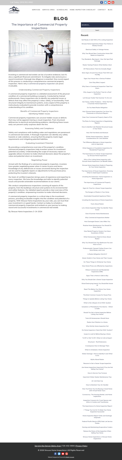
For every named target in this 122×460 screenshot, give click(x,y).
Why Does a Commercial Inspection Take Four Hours (97, 87)
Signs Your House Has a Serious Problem (97, 78)
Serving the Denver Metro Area (48, 446)
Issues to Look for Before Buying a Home (97, 334)
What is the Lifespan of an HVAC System (97, 303)
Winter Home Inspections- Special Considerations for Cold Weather (97, 137)
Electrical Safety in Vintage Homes (97, 49)
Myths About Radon (97, 359)
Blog (110, 10)
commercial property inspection (42, 83)
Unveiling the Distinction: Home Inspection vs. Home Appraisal (97, 177)
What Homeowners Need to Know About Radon (97, 238)
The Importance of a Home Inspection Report (97, 406)
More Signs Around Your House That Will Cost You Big (97, 73)
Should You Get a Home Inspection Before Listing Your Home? (97, 313)
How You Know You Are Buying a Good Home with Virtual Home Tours (97, 389)
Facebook (101, 2)
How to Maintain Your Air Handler (97, 385)
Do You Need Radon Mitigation (97, 107)
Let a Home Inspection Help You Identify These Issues (97, 209)
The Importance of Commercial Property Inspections (39, 26)
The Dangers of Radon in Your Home (97, 192)
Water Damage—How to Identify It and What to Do (97, 354)
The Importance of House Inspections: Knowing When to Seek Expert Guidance (97, 172)
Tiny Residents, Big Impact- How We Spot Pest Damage (97, 60)
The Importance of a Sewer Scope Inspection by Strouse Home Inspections (97, 154)
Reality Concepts (70, 457)
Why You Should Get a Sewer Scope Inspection (97, 279)
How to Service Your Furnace (97, 373)
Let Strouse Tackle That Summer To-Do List (97, 98)
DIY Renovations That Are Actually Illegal (97, 69)
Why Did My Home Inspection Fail (97, 326)
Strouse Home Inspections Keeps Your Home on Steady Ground (97, 44)
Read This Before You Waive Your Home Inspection (97, 290)
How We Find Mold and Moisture (97, 132)
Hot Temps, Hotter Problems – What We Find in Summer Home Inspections (97, 102)
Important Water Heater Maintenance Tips (97, 377)
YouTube (109, 2)
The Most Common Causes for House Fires (97, 295)
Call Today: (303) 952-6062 (21, 2)
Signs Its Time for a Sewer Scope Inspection (97, 188)
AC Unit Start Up (97, 381)
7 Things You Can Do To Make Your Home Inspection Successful (97, 411)
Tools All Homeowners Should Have (97, 318)
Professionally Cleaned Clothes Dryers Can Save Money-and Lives (97, 249)
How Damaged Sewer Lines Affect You (97, 221)
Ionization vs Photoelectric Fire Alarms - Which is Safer (97, 307)
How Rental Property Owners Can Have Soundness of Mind (97, 232)
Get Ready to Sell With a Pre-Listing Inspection (97, 40)
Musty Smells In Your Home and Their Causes (97, 258)
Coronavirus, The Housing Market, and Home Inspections (97, 395)
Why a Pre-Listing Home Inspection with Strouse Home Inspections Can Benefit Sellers (97, 160)
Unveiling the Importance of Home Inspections (97, 200)
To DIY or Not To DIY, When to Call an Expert (97, 338)
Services (36, 10)
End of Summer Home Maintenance (97, 213)
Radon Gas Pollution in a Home (97, 322)
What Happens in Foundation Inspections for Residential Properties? (97, 149)
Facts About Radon (97, 204)
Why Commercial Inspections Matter (97, 217)
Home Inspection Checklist (83, 10)
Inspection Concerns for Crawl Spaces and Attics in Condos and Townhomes (97, 401)
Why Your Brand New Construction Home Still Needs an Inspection (97, 54)
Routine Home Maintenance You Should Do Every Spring (97, 226)
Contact (102, 10)
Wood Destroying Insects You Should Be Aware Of (97, 284)
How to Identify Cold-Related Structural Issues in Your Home (97, 128)
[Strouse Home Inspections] (14, 9)
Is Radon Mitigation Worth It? (97, 254)
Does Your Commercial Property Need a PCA (97, 117)
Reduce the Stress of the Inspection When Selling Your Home (97, 432)
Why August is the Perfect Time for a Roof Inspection (97, 93)
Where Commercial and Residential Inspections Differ (97, 271)
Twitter (105, 2)
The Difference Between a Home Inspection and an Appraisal (97, 143)
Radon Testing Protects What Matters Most (97, 65)
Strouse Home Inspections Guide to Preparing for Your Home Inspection (97, 166)
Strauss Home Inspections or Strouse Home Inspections (97, 437)
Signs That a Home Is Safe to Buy (97, 275)
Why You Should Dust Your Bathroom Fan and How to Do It (97, 243)
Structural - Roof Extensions (97, 342)
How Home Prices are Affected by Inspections (97, 266)
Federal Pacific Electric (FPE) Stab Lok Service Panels (97, 422)
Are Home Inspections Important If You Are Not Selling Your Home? (97, 368)
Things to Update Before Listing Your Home (97, 299)
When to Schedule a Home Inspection (97, 350)
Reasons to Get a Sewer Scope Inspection (97, 363)
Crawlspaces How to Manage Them (97, 346)
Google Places (113, 2)
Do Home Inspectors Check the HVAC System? (97, 330)
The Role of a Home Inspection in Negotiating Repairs (97, 122)
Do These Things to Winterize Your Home (97, 262)
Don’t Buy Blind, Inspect (97, 82)
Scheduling (62, 10)
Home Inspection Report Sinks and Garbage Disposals (97, 416)
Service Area (48, 10)
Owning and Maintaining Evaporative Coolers (97, 427)
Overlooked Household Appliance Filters (97, 196)
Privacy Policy (81, 446)
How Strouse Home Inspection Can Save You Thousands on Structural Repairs (97, 112)
